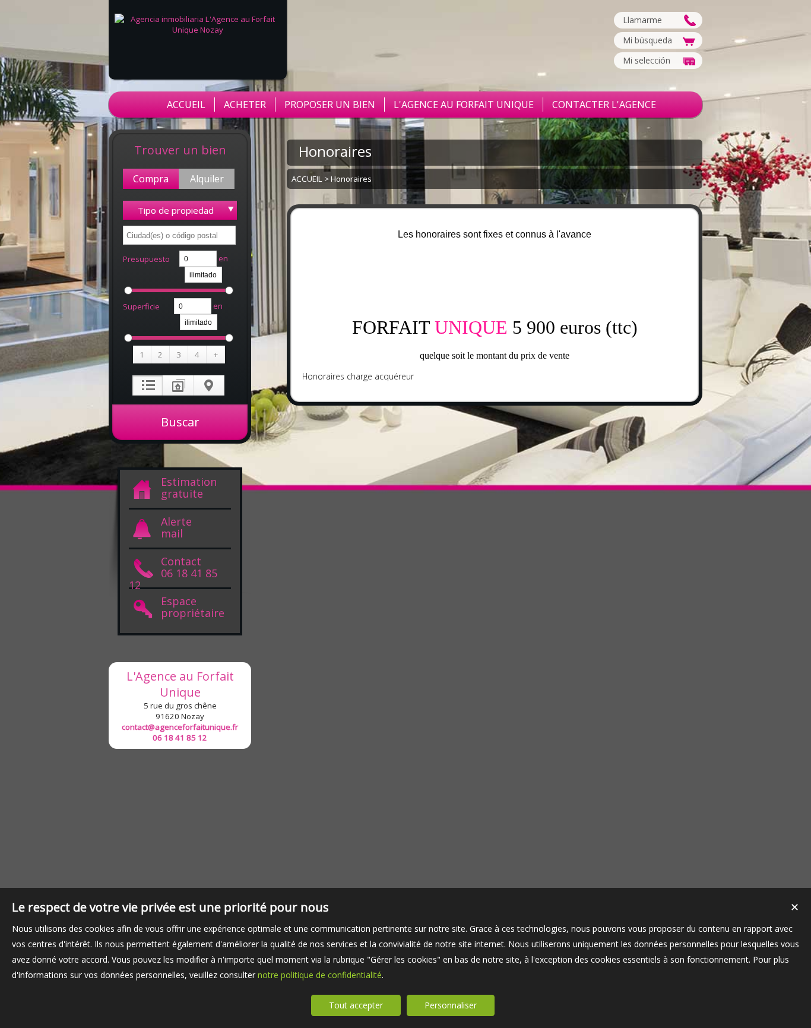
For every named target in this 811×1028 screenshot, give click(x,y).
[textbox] (179, 235)
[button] (151, 179)
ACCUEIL (307, 178)
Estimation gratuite (189, 488)
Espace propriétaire (192, 607)
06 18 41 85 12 (180, 737)
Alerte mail (176, 527)
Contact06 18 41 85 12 (173, 572)
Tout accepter (356, 1005)
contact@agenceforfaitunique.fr (180, 727)
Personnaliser (450, 1005)
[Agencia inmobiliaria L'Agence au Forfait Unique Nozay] (198, 29)
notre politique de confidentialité (320, 974)
